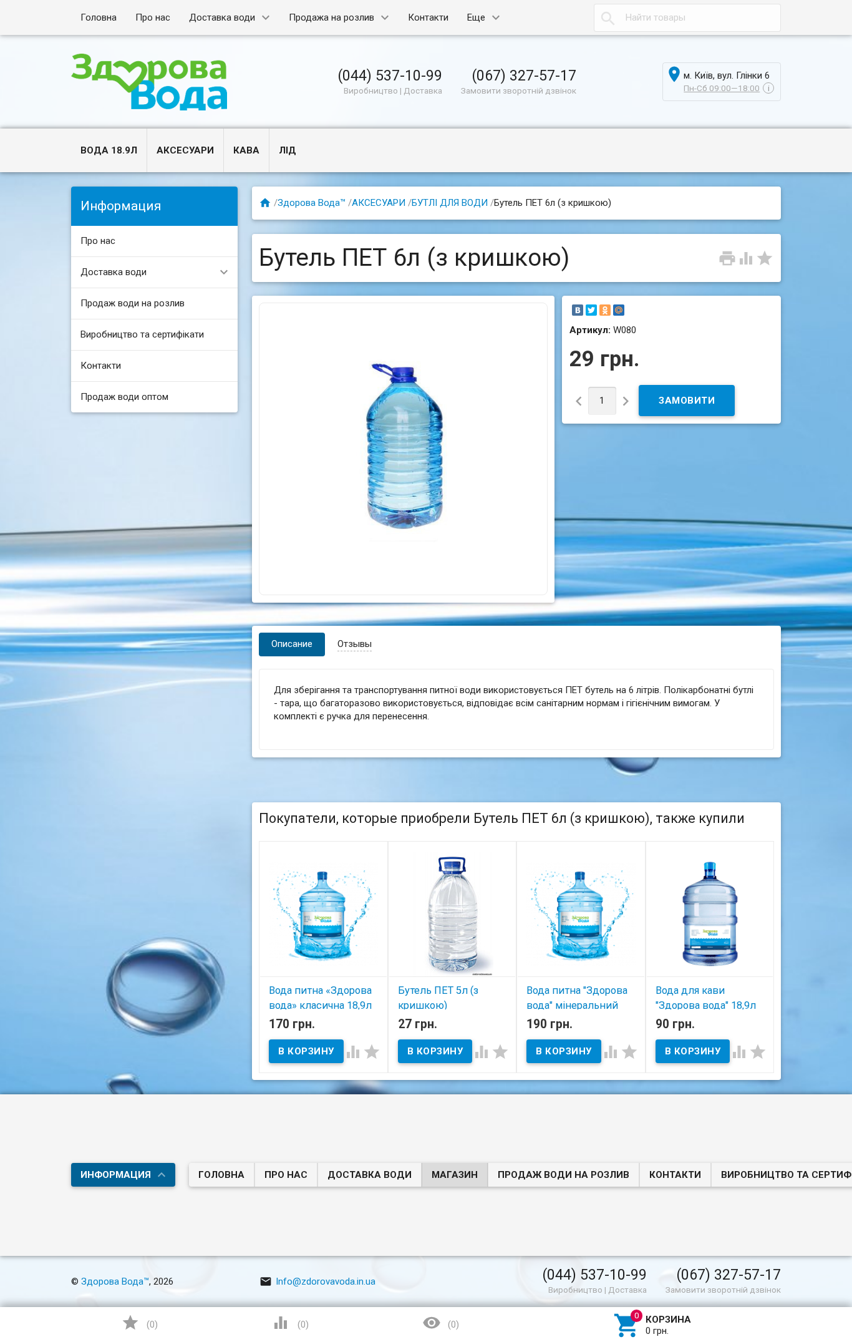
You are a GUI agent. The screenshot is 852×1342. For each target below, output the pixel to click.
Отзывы (354, 643)
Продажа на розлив (331, 17)
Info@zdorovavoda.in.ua (317, 1281)
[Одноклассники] (605, 310)
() (139, 1322)
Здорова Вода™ (312, 202)
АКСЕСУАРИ (185, 150)
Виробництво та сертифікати (142, 334)
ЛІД (287, 150)
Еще (476, 17)
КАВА (246, 150)
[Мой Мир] (618, 310)
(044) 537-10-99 (389, 75)
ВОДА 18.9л (108, 150)
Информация (115, 1174)
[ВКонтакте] (577, 310)
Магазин (455, 1174)
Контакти (428, 17)
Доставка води (222, 17)
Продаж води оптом (124, 396)
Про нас (152, 17)
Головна (98, 17)
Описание (291, 643)
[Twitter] (591, 310)
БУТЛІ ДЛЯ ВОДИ (450, 202)
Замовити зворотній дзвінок (518, 90)
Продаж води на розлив (132, 303)
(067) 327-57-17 (524, 75)
